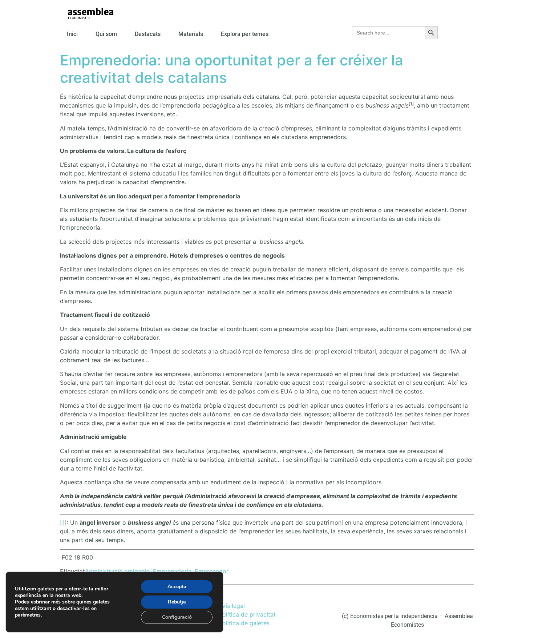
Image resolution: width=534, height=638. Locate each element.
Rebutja (177, 601)
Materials (190, 34)
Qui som (106, 34)
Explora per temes (244, 34)
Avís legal (232, 605)
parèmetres (28, 615)
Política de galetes (244, 623)
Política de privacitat (247, 614)
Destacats (148, 34)
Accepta (176, 586)
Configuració (177, 617)
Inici (72, 34)
